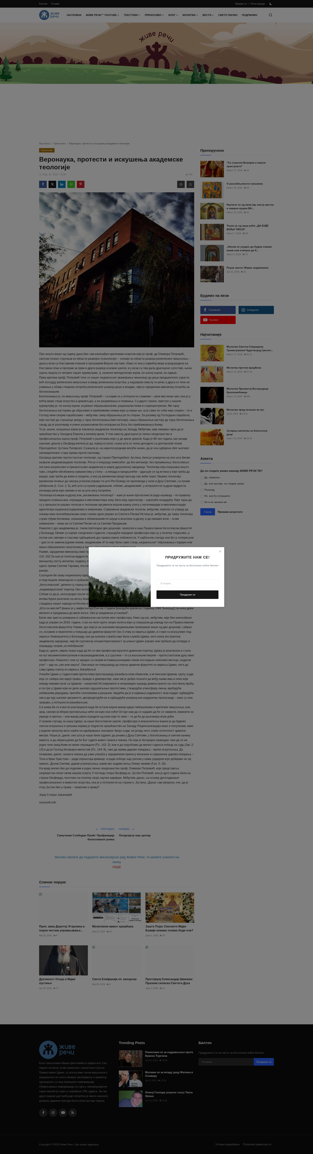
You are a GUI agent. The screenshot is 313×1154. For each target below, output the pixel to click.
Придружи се (187, 594)
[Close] (220, 551)
